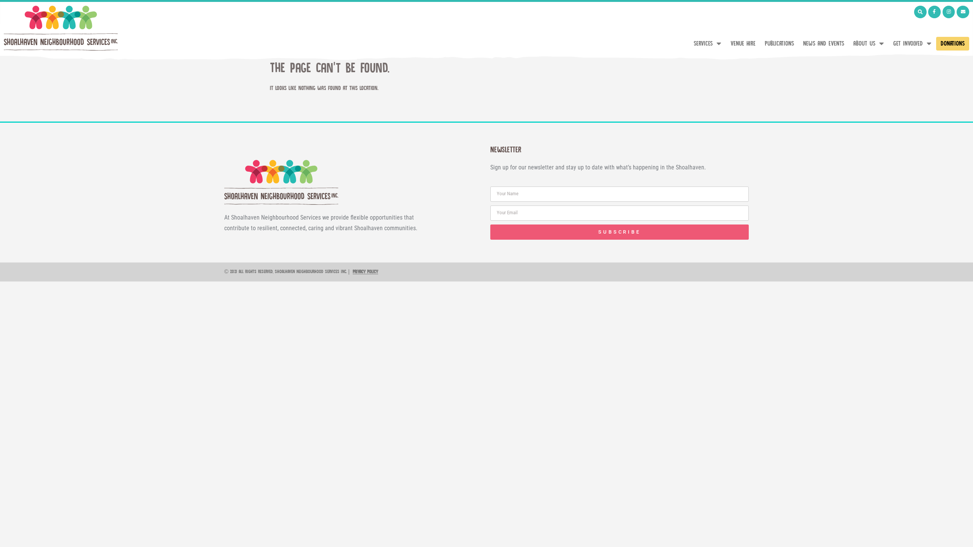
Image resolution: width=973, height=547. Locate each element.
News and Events (823, 44)
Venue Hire (743, 44)
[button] (920, 12)
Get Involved (908, 44)
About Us (864, 44)
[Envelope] (963, 12)
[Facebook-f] (934, 12)
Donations (953, 44)
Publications (779, 44)
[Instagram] (949, 12)
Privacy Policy (365, 272)
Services (703, 44)
